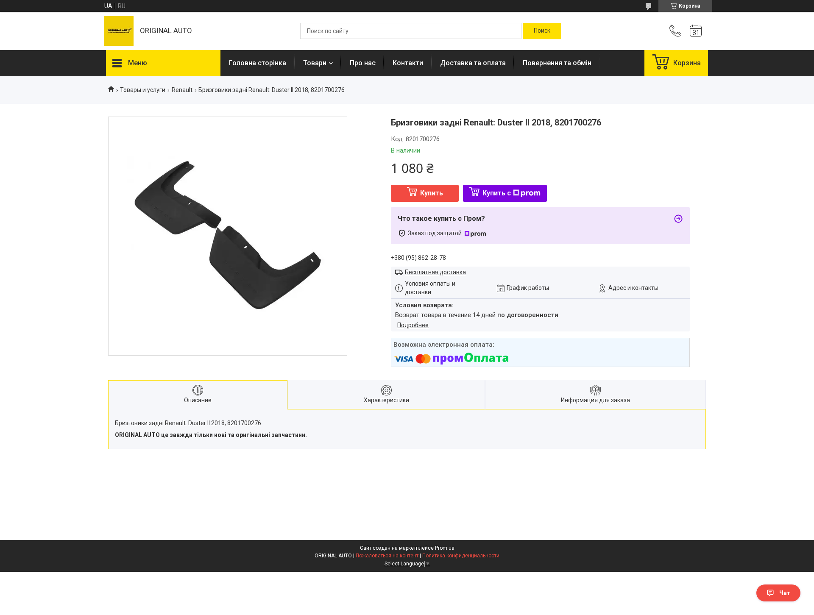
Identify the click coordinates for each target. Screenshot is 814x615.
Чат (784, 593)
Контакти (408, 63)
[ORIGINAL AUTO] (119, 31)
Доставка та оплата (473, 63)
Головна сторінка (257, 63)
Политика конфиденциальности (460, 556)
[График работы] (696, 30)
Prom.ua (444, 548)
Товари (314, 63)
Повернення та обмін (557, 63)
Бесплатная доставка (435, 272)
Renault (182, 89)
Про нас (363, 63)
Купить (431, 193)
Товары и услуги (142, 89)
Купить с (496, 193)
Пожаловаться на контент (387, 556)
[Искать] (542, 31)
